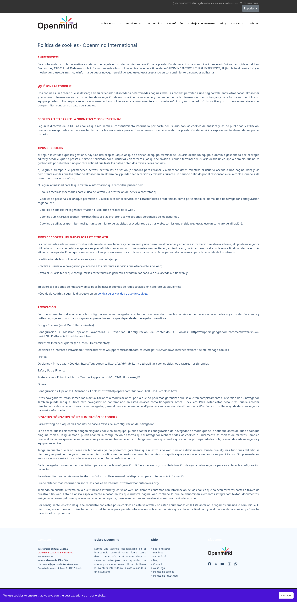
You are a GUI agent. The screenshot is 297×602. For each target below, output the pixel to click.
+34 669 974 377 (183, 3)
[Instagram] (229, 564)
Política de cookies (163, 571)
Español (249, 8)
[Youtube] (222, 564)
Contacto (237, 23)
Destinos (131, 23)
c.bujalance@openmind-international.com (216, 3)
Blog (223, 23)
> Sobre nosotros (160, 548)
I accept (286, 595)
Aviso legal (159, 568)
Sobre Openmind (106, 539)
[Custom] (236, 564)
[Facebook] (209, 564)
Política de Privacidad (165, 575)
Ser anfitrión (175, 23)
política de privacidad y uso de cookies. (122, 293)
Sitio (154, 539)
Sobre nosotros (111, 23)
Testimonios (154, 23)
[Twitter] (216, 564)
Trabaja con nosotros (201, 23)
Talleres (253, 23)
